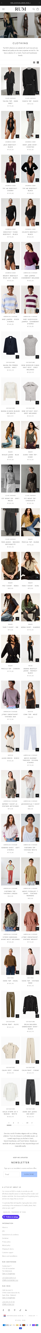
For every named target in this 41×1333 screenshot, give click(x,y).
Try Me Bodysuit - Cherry (10, 190)
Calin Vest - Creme (10, 1070)
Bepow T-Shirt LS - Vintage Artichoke (10, 805)
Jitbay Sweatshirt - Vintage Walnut (30, 938)
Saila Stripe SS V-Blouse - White (10, 1113)
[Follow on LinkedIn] (26, 1310)
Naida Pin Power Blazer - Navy (10, 366)
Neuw (30, 666)
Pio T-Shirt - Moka (11, 586)
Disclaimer (5, 1238)
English (32, 1316)
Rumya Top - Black (30, 101)
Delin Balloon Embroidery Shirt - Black (30, 1027)
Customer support (7, 1252)
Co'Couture (10, 362)
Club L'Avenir (11, 98)
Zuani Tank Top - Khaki (30, 456)
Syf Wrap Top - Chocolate (30, 500)
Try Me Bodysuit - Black (30, 190)
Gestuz (30, 711)
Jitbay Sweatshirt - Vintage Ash (10, 716)
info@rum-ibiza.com (8, 1304)
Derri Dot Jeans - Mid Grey (30, 1113)
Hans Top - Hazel (10, 981)
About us (5, 1227)
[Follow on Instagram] (9, 1310)
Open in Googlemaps (8, 1273)
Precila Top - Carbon (10, 669)
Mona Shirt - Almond (30, 627)
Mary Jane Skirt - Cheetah (30, 146)
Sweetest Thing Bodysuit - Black (10, 233)
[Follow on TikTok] (20, 1310)
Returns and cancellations (9, 1256)
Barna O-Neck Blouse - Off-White (10, 412)
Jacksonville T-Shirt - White (30, 805)
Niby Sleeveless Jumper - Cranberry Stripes (30, 321)
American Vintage (30, 273)
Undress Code (10, 142)
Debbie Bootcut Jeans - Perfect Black (30, 671)
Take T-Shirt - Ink (10, 627)
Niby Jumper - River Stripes (10, 320)
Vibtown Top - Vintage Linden (10, 892)
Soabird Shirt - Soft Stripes (10, 849)
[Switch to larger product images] (34, 62)
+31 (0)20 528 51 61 (9, 1278)
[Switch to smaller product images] (38, 62)
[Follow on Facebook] (3, 1310)
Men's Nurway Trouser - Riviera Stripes (30, 760)
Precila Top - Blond (30, 542)
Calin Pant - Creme (30, 1070)
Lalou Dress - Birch (10, 758)
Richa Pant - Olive (10, 1024)
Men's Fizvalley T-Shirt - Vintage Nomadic (30, 893)
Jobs (3, 1231)
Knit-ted (10, 978)
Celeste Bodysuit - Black (30, 233)
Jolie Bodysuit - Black (10, 146)
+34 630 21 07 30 (8, 1302)
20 (27, 1123)
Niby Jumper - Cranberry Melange (30, 277)
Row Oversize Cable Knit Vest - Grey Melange (30, 367)
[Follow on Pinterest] (15, 1310)
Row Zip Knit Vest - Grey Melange (30, 412)
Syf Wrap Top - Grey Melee (10, 500)
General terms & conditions (10, 1235)
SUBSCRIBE (29, 1174)
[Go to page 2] (32, 1122)
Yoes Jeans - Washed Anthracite (10, 543)
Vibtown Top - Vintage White (30, 849)
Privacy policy (6, 1242)
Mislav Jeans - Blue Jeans (10, 456)
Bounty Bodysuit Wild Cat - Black (10, 277)
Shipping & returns (8, 1249)
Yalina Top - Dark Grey (10, 102)
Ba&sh (10, 452)
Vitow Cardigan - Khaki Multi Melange (10, 938)
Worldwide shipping (20, 3)
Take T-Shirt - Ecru (30, 586)
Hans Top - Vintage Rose (30, 982)
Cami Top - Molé (30, 714)
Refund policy (6, 1245)
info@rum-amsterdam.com (10, 1280)
